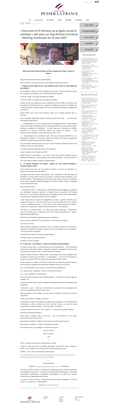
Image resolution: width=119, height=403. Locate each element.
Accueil (85, 2)
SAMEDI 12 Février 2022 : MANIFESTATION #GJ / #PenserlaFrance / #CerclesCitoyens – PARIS (89, 143)
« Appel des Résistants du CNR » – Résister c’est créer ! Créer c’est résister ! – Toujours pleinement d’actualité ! (90, 130)
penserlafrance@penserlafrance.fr (47, 366)
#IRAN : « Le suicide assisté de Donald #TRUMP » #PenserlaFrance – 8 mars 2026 (89, 107)
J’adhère (68, 20)
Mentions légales (79, 397)
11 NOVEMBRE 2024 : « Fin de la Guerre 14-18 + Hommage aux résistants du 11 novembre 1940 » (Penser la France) (90, 137)
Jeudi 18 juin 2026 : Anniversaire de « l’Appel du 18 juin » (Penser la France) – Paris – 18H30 (90, 86)
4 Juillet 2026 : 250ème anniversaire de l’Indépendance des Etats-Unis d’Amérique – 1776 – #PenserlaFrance (90, 73)
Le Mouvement (89, 31)
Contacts (91, 2)
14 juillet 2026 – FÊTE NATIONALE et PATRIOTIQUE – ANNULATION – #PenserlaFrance (90, 67)
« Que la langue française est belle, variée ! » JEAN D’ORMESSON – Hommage (90, 112)
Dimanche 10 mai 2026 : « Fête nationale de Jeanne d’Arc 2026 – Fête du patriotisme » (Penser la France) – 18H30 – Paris (89, 158)
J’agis (87, 20)
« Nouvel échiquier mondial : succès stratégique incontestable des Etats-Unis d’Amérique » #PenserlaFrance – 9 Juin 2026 (90, 80)
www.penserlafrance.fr (51, 385)
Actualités (38, 20)
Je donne (78, 20)
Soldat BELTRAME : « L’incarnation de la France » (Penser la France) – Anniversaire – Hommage (90, 117)
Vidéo (59, 20)
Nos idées (50, 20)
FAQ (76, 398)
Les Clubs (89, 37)
